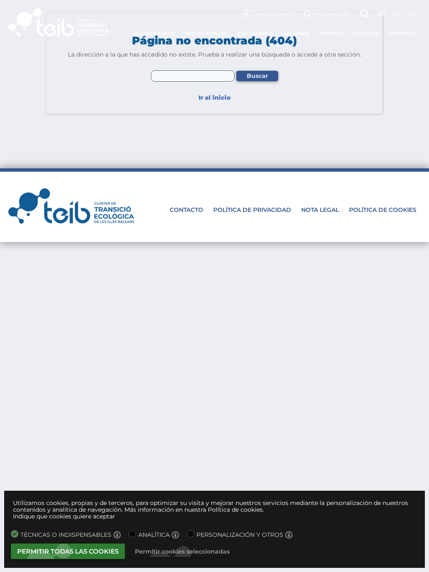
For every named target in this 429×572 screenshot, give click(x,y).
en (412, 14)
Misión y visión (206, 33)
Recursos (296, 33)
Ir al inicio (214, 97)
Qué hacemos (255, 33)
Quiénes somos (155, 33)
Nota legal (320, 210)
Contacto (402, 33)
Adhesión (366, 33)
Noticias (331, 33)
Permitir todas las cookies (68, 551)
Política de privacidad (252, 210)
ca (397, 14)
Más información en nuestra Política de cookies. (194, 509)
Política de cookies (382, 210)
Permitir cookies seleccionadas (182, 551)
